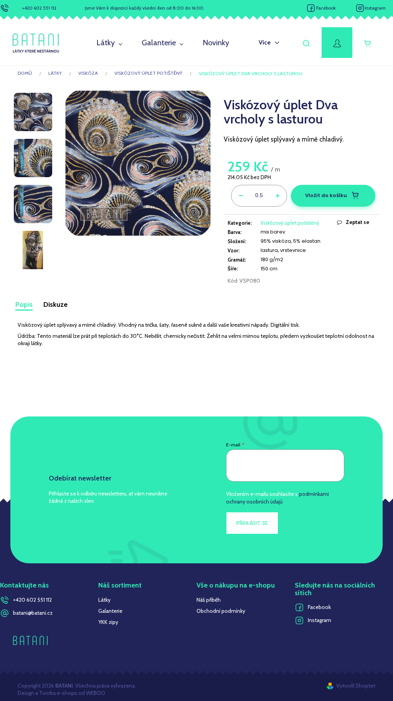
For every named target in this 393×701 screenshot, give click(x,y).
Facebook (326, 8)
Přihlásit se (252, 523)
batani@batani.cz (33, 612)
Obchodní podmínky (220, 610)
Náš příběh (208, 599)
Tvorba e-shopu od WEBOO (71, 692)
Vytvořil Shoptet (355, 685)
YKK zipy (108, 622)
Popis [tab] (24, 304)
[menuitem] (109, 43)
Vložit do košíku (326, 195)
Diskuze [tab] (55, 304)
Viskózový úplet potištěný (290, 223)
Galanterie (110, 610)
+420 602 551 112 (39, 8)
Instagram (375, 8)
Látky (104, 599)
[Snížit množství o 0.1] (240, 194)
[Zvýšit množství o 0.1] (277, 194)
